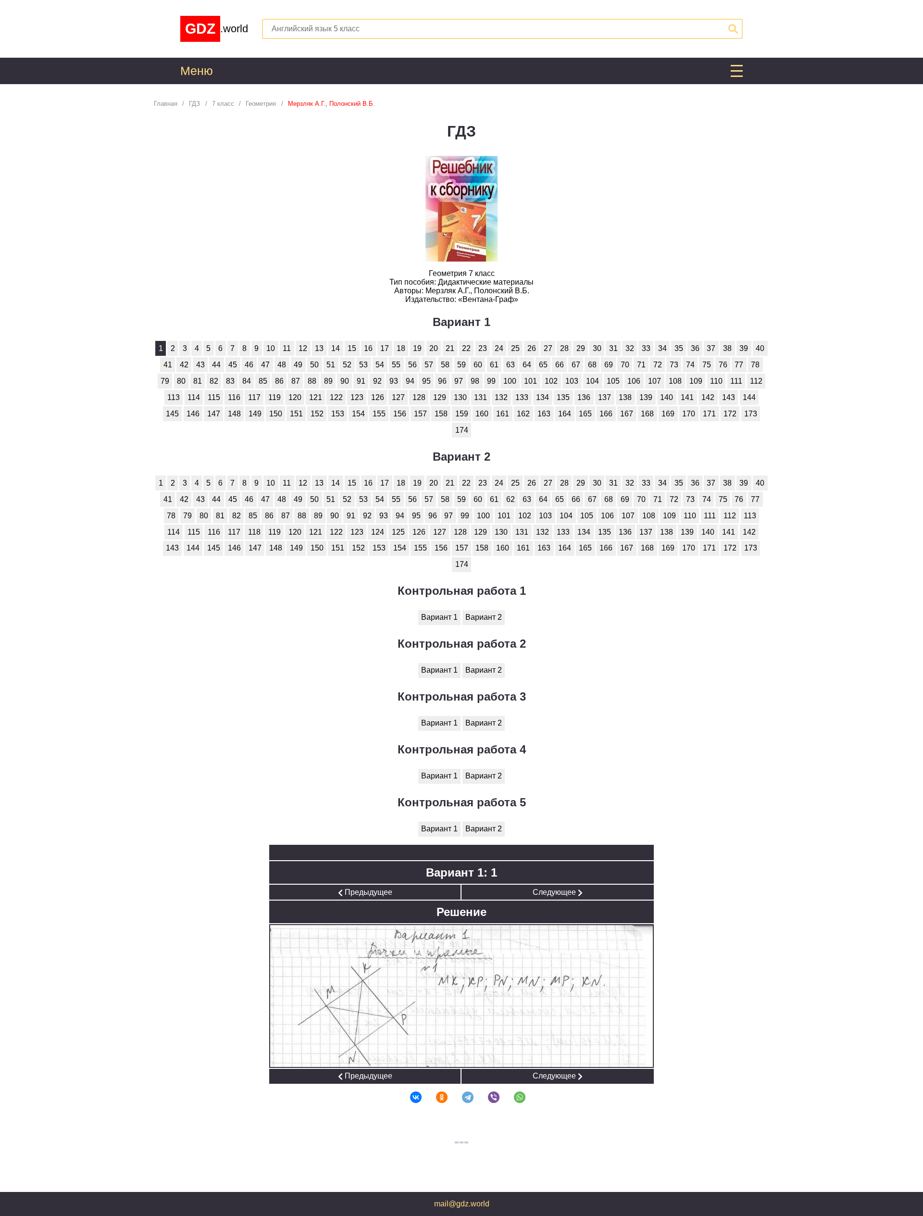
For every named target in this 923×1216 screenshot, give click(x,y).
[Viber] (487, 1097)
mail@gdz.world (461, 1204)
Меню (196, 71)
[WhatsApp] (513, 1097)
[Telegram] (461, 1097)
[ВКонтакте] (410, 1097)
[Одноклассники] (436, 1097)
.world (216, 29)
